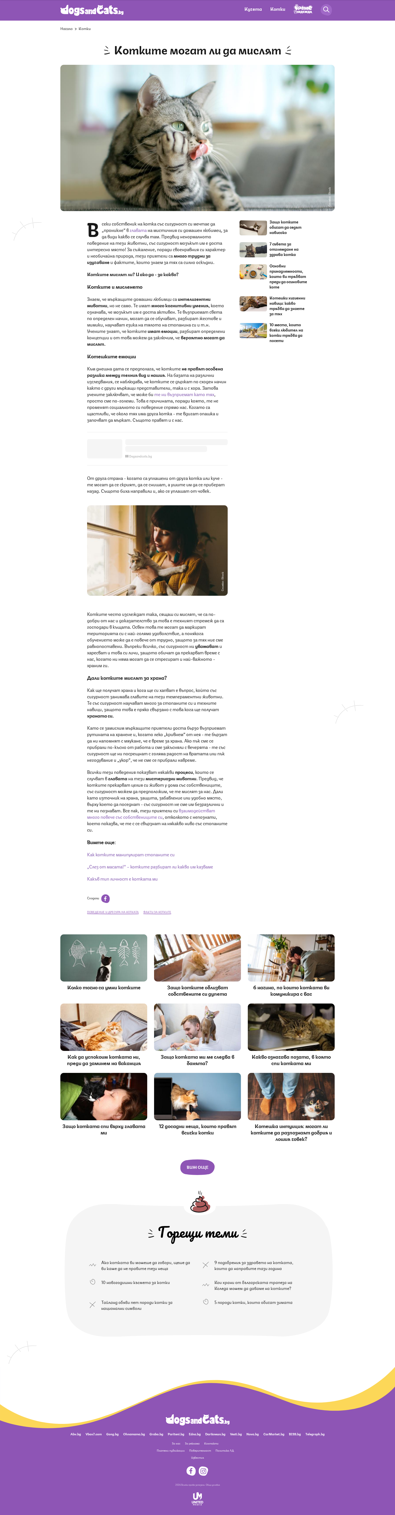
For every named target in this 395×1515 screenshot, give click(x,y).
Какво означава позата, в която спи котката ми (291, 1059)
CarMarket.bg (273, 1433)
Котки (277, 8)
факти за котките (157, 912)
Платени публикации (171, 1450)
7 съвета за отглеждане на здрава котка (284, 249)
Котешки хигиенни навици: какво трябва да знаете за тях (287, 305)
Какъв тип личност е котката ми (122, 878)
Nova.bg (252, 1433)
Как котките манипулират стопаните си (131, 854)
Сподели (93, 897)
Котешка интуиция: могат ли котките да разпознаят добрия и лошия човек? (291, 1132)
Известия (197, 1457)
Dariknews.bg (215, 1433)
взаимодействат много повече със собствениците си (151, 813)
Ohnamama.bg (134, 1433)
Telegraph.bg (315, 1433)
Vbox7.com (93, 1433)
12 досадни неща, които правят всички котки (197, 1129)
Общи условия (213, 1484)
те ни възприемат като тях (184, 394)
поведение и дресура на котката (113, 912)
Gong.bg (112, 1433)
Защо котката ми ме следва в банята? (197, 1059)
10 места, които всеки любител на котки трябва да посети (286, 332)
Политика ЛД (225, 1450)
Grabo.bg (156, 1433)
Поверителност (200, 1450)
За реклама (192, 1443)
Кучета (253, 8)
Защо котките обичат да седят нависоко (286, 227)
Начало (66, 28)
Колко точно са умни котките (104, 986)
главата (139, 229)
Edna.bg (195, 1433)
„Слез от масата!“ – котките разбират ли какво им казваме (150, 866)
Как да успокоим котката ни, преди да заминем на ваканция (104, 1059)
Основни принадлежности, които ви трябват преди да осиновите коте (288, 276)
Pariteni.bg (176, 1433)
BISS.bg (295, 1433)
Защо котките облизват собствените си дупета (197, 990)
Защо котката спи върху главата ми (103, 1129)
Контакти (211, 1443)
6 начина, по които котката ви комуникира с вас (291, 990)
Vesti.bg (236, 1433)
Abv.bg (75, 1433)
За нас (176, 1443)
